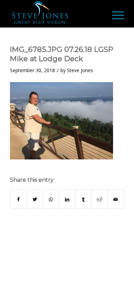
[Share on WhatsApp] (51, 199)
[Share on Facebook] (18, 199)
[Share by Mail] (116, 199)
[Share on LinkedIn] (67, 199)
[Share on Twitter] (35, 199)
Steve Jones (80, 70)
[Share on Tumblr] (83, 199)
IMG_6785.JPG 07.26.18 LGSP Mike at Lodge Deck (61, 54)
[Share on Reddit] (100, 199)
